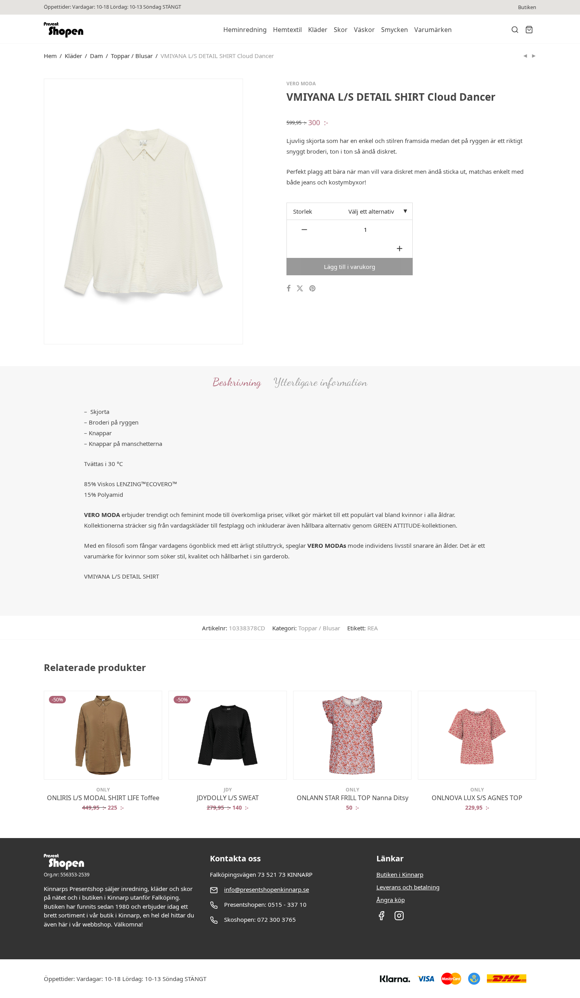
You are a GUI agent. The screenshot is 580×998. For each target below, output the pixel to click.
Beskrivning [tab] (237, 382)
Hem (50, 56)
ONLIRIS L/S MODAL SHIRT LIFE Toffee (103, 797)
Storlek (302, 211)
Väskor (364, 29)
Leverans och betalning (408, 887)
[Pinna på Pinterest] (312, 288)
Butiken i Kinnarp (399, 874)
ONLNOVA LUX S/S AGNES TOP (477, 797)
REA (372, 628)
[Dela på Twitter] (299, 288)
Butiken (527, 7)
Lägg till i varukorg (349, 267)
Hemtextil (287, 29)
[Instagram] (399, 918)
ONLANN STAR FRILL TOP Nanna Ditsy (352, 797)
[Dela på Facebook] (288, 288)
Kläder (317, 29)
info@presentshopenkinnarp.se (266, 889)
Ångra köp (390, 900)
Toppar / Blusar (132, 56)
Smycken (394, 29)
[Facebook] (381, 918)
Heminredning (245, 29)
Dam (96, 56)
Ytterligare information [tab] (320, 382)
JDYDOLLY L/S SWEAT (228, 797)
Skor (341, 29)
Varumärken (433, 29)
